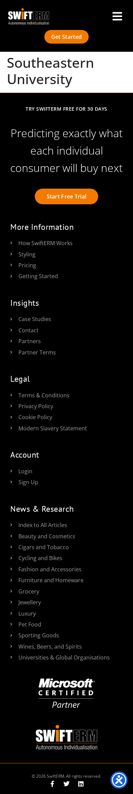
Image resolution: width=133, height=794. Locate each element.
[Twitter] (66, 784)
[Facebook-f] (52, 784)
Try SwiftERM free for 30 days (66, 109)
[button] (117, 16)
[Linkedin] (81, 784)
